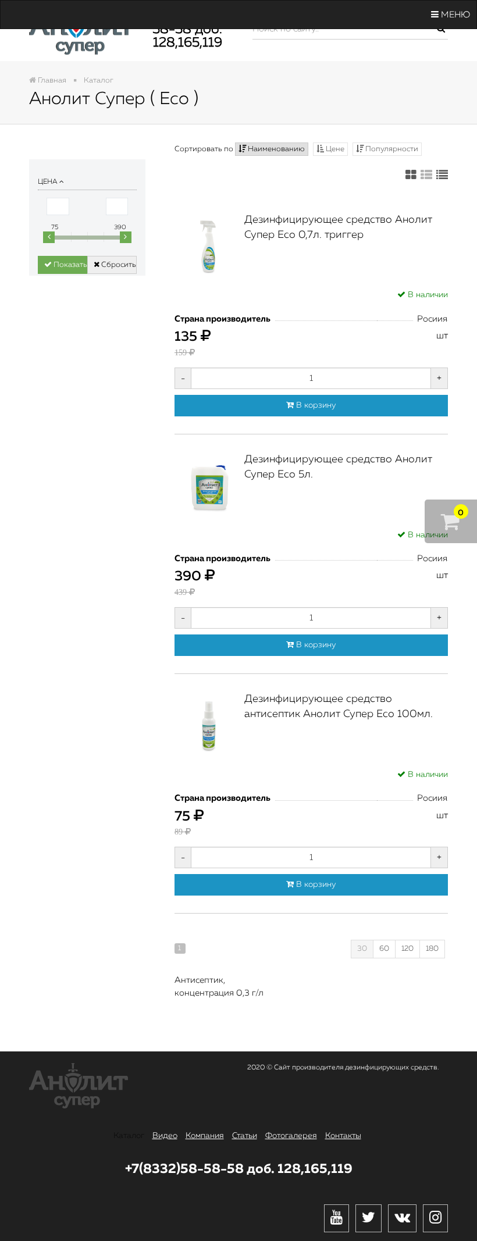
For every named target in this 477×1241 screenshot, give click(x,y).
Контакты (343, 1136)
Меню (454, 14)
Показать (69, 265)
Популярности (391, 149)
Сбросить (117, 265)
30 (362, 949)
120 (407, 949)
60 (384, 949)
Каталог (128, 1136)
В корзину (315, 405)
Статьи (244, 1136)
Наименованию (275, 149)
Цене (334, 149)
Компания (205, 1136)
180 (432, 949)
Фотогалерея (291, 1136)
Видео (164, 1136)
